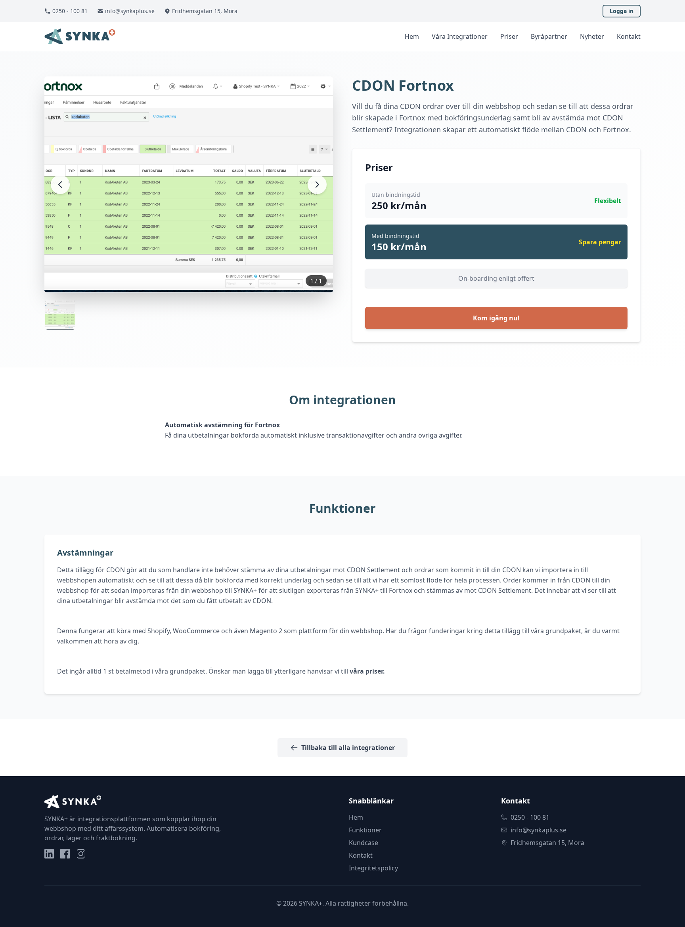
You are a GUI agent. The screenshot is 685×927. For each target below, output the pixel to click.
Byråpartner (549, 36)
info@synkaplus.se (130, 11)
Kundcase (363, 842)
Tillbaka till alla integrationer (348, 747)
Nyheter (592, 36)
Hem (412, 36)
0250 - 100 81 (70, 11)
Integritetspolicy (373, 868)
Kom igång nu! (496, 318)
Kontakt (629, 36)
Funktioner (365, 830)
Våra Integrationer (460, 36)
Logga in (621, 11)
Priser (509, 36)
